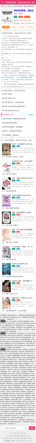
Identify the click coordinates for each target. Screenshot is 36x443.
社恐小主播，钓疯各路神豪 (26, 369)
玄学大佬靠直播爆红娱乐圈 (24, 77)
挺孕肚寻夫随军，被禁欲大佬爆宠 (16, 395)
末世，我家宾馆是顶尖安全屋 (22, 178)
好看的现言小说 (10, 319)
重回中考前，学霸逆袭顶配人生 (26, 351)
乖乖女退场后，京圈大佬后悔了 (15, 413)
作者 (18, 433)
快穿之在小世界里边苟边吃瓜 (18, 343)
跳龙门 (13, 323)
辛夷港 (5, 413)
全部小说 (11, 438)
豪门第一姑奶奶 (11, 373)
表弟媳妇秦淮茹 (12, 331)
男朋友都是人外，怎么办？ (25, 377)
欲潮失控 (20, 411)
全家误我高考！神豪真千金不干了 (9, 359)
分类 (14, 433)
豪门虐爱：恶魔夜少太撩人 (20, 383)
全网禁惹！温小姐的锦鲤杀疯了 (23, 373)
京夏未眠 (31, 379)
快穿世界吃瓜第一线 (21, 333)
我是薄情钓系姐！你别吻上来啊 (11, 377)
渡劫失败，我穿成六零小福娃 (13, 357)
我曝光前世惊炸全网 (8, 345)
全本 (21, 433)
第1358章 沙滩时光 (12, 225)
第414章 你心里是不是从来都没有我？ (14, 106)
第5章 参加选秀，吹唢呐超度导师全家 (14, 119)
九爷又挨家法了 (26, 329)
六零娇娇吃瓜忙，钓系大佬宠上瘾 (9, 411)
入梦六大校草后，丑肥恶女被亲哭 (18, 367)
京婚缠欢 (20, 375)
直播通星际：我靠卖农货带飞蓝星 (13, 349)
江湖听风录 (19, 329)
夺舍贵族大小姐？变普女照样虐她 (15, 407)
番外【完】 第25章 (12, 242)
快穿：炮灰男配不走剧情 (24, 339)
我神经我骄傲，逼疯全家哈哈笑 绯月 (8, 315)
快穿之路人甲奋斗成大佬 (12, 339)
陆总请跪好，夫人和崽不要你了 (17, 403)
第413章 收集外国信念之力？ (11, 110)
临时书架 (27, 436)
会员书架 (29, 438)
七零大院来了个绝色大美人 (13, 369)
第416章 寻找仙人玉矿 (9, 98)
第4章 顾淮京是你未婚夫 (9, 123)
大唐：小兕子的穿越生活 (11, 321)
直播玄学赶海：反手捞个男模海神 (20, 379)
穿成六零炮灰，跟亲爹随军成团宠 (12, 355)
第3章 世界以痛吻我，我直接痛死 (12, 127)
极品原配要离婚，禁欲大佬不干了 (11, 415)
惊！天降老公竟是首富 (11, 333)
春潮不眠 (10, 387)
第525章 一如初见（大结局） (15, 157)
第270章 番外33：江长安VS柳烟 (16, 311)
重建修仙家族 (26, 321)
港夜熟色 (31, 361)
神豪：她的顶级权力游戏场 (21, 212)
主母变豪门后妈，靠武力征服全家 (9, 375)
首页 (3, 6)
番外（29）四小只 (12, 293)
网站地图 (23, 438)
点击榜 (12, 436)
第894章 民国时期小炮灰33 (14, 276)
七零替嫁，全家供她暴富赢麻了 (14, 385)
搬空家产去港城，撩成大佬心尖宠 (10, 351)
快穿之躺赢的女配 (28, 341)
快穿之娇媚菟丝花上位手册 (17, 341)
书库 (11, 433)
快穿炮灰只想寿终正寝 (20, 263)
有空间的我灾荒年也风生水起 (9, 329)
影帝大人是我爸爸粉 (27, 327)
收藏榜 (21, 436)
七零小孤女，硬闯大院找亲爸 (12, 391)
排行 (24, 433)
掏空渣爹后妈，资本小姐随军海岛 (13, 347)
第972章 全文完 (11, 259)
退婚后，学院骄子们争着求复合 (21, 361)
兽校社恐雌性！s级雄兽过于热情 (25, 365)
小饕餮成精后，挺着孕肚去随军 (11, 399)
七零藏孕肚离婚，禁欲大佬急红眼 (20, 387)
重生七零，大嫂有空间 (10, 337)
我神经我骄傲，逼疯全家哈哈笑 (24, 6)
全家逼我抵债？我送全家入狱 (8, 393)
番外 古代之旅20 (11, 174)
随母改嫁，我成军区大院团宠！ (17, 389)
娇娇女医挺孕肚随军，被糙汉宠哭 (19, 401)
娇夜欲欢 (27, 403)
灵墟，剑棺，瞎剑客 (6, 323)
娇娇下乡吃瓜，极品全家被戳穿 (12, 409)
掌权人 (17, 323)
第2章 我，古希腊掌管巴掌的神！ (12, 131)
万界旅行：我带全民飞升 (24, 353)
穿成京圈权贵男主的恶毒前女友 (25, 381)
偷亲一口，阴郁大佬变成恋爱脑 (11, 353)
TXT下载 (30, 27)
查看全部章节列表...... (18, 115)
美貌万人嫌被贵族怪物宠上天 (17, 397)
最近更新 (17, 438)
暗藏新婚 (27, 395)
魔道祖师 (4, 327)
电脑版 (6, 438)
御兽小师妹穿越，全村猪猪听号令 (22, 363)
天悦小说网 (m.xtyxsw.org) (24, 441)
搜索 (32, 428)
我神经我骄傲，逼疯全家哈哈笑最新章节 (12, 421)
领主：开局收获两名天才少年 (18, 325)
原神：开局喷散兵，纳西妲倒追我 (14, 327)
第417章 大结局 (25, 20)
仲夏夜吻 (24, 385)
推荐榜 (16, 436)
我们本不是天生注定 (24, 415)
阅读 (5, 27)
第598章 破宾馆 (11, 191)
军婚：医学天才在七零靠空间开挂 (15, 335)
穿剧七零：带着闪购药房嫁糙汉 (19, 405)
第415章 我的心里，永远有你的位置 (13, 102)
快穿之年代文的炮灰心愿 (19, 345)
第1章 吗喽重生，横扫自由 (10, 135)
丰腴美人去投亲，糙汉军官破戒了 (25, 359)
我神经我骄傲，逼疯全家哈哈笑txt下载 (11, 317)
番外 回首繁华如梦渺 (12, 208)
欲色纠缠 (23, 355)
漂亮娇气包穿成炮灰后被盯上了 (18, 417)
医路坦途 (20, 321)
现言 (9, 6)
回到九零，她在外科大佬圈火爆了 (23, 337)
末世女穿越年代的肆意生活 (21, 195)
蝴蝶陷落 (15, 365)
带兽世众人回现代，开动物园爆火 (19, 371)
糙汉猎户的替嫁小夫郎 (25, 323)
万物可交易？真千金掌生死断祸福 (23, 393)
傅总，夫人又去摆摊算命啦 (25, 399)
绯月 (20, 13)
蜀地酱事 (15, 381)
